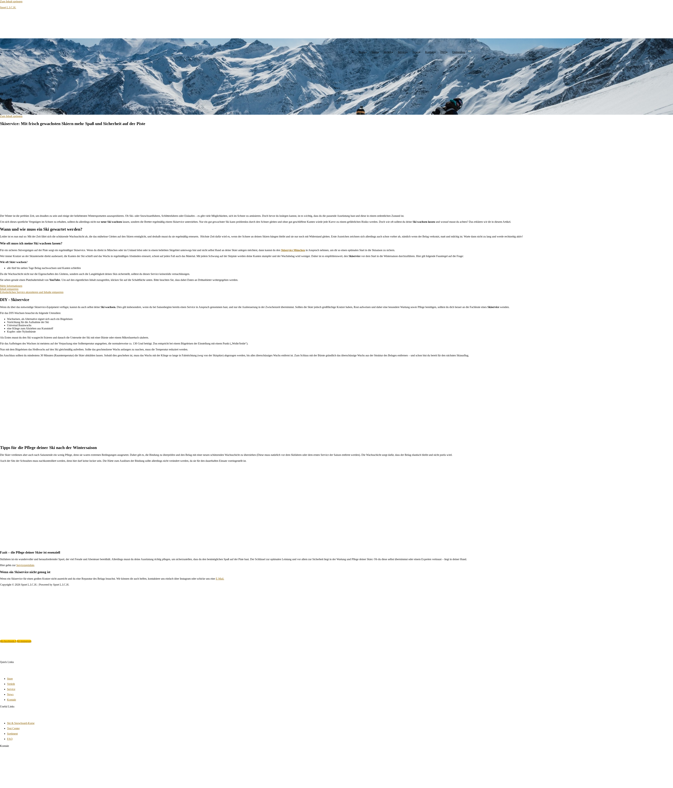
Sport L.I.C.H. (8, 7)
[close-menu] (1, 94)
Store (374, 52)
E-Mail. (220, 578)
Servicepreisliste (25, 565)
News (415, 52)
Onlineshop (458, 52)
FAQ (443, 52)
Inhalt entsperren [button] (9, 289)
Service (402, 52)
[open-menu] (469, 51)
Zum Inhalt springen (11, 1)
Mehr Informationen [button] (11, 285)
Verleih (388, 52)
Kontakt (429, 52)
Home (361, 52)
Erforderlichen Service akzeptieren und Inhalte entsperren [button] (31, 292)
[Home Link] (26, 89)
